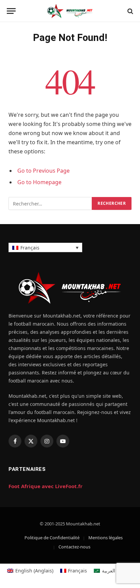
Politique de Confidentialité (52, 538)
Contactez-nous (74, 547)
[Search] (129, 11)
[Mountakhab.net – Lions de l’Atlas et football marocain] (70, 11)
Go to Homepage (39, 182)
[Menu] (11, 11)
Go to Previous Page (43, 170)
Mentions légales (105, 538)
